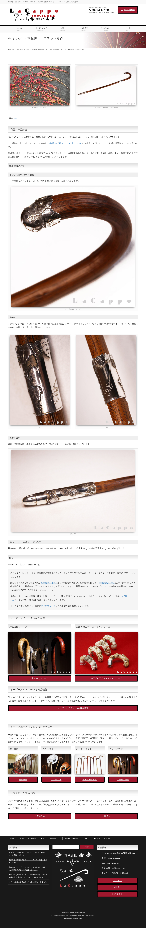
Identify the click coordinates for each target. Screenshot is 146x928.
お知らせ (21, 838)
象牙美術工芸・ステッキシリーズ (106, 678)
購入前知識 (32, 838)
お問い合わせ (129, 10)
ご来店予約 (40, 816)
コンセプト (56, 779)
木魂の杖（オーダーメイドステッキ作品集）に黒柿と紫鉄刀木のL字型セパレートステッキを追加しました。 (28, 876)
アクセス (85, 838)
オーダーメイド (89, 779)
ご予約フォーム (48, 606)
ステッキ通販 (123, 779)
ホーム (12, 838)
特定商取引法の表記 (71, 838)
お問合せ (106, 816)
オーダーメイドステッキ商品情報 (73, 708)
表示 (16, 118)
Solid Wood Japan (77, 918)
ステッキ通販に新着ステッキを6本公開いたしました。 (28, 882)
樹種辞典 (53, 143)
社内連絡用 (117, 894)
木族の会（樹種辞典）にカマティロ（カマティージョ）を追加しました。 (27, 854)
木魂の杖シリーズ (39, 678)
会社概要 (23, 779)
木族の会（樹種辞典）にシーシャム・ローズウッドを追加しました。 (28, 861)
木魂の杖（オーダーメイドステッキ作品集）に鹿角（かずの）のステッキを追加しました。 (27, 868)
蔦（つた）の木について (70, 143)
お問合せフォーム (49, 583)
